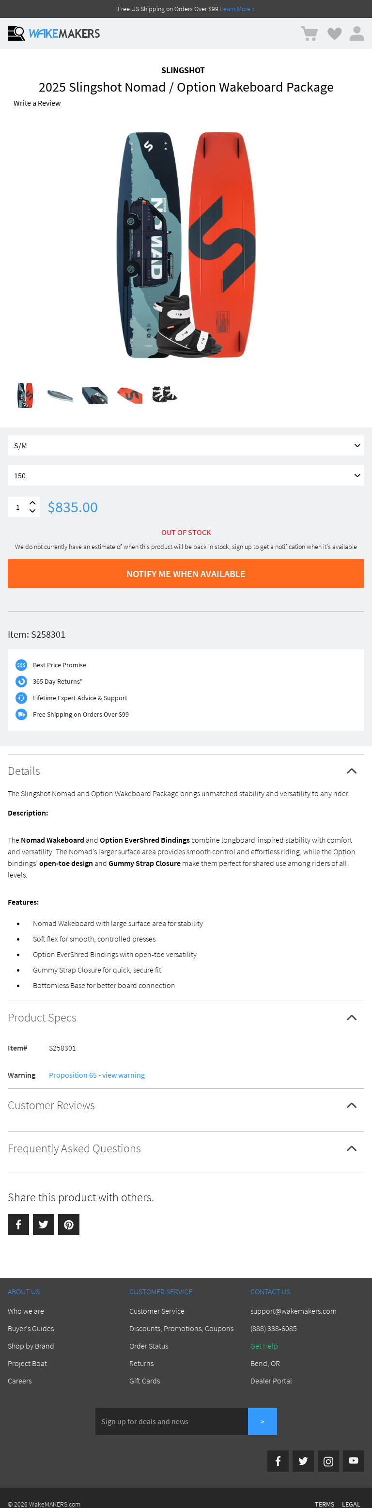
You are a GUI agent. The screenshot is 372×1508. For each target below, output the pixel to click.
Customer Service (157, 1311)
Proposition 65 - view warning (97, 1075)
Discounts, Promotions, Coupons (181, 1328)
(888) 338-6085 (273, 1328)
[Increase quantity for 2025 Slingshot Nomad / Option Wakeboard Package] (32, 502)
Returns (141, 1363)
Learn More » (237, 8)
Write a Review (37, 103)
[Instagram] (328, 1461)
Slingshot (183, 70)
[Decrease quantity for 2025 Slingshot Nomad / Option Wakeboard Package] (32, 511)
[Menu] (16, 33)
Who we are (26, 1311)
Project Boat (27, 1363)
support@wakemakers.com (293, 1311)
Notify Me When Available (186, 573)
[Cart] (309, 33)
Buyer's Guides (31, 1328)
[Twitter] (43, 1224)
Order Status (148, 1346)
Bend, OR (265, 1363)
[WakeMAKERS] (64, 33)
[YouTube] (353, 1461)
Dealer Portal (271, 1380)
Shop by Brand (31, 1346)
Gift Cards (144, 1380)
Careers (19, 1380)
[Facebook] (18, 1224)
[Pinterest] (68, 1224)
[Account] (357, 33)
